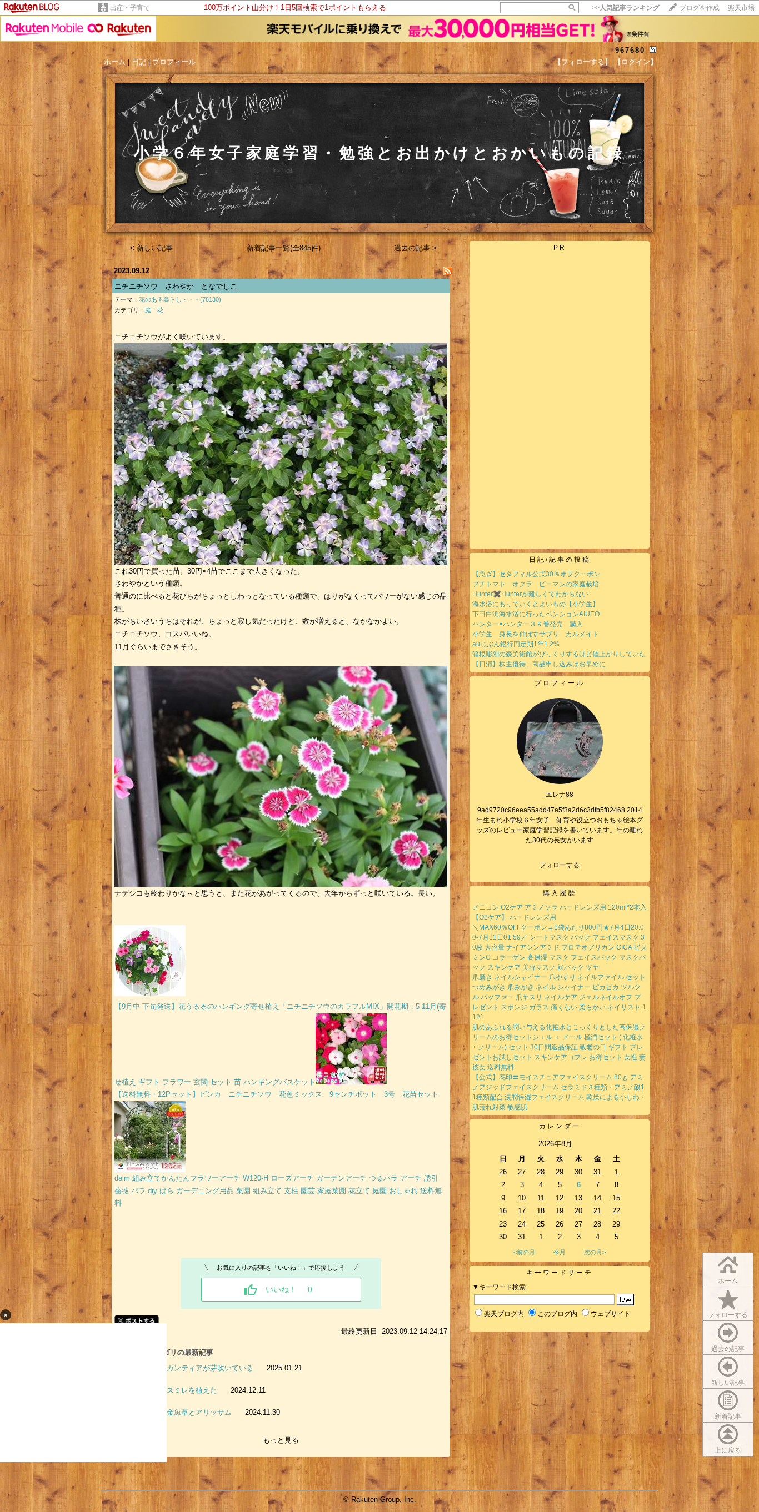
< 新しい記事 (151, 248)
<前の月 (524, 1252)
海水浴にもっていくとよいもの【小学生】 (535, 604)
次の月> (595, 1252)
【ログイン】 (635, 62)
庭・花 (154, 310)
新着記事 (728, 1416)
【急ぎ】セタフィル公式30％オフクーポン (536, 574)
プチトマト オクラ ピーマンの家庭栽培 (535, 584)
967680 (630, 50)
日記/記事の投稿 (560, 560)
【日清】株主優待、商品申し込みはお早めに (539, 664)
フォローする (728, 1315)
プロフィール (174, 62)
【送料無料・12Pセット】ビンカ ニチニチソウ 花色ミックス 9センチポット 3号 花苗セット (276, 1094)
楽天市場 (741, 8)
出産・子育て (130, 8)
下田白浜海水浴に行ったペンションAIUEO (536, 614)
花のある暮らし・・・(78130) (180, 299)
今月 (559, 1252)
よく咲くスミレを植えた (177, 1390)
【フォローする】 (583, 62)
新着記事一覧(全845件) (284, 248)
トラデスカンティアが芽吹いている (195, 1368)
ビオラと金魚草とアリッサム (185, 1412)
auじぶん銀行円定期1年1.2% (516, 644)
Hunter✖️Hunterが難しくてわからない (530, 594)
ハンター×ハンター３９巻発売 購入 (527, 624)
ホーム (115, 62)
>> (626, 8)
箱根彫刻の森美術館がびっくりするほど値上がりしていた (559, 654)
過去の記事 (728, 1349)
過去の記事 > (415, 248)
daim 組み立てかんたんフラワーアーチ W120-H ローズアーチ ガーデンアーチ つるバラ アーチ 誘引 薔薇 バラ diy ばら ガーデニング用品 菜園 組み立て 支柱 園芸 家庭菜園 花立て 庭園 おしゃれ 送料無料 (278, 1190)
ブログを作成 (700, 8)
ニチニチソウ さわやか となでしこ (175, 286)
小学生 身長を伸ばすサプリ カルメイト (535, 634)
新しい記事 (728, 1383)
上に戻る (728, 1450)
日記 (139, 62)
